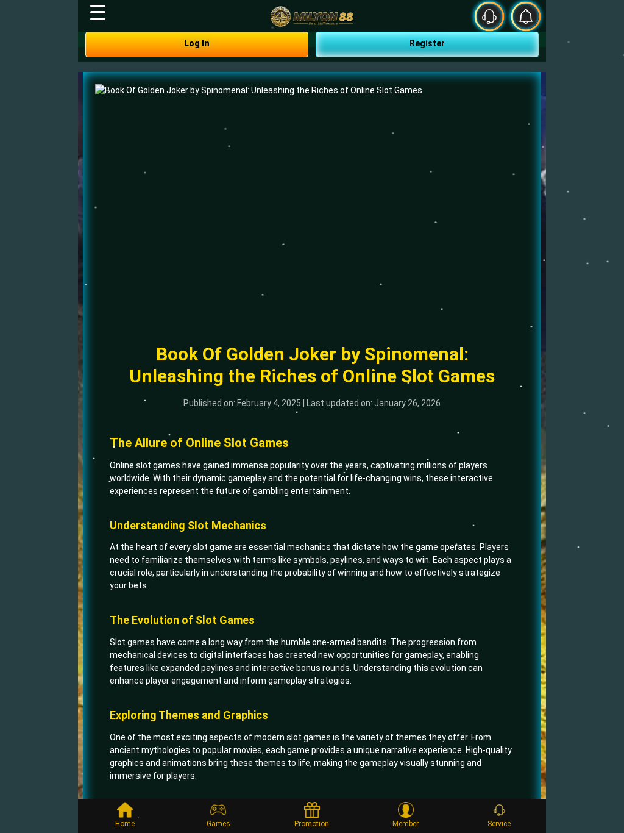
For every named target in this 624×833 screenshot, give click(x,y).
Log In (197, 43)
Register (427, 43)
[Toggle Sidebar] (97, 12)
